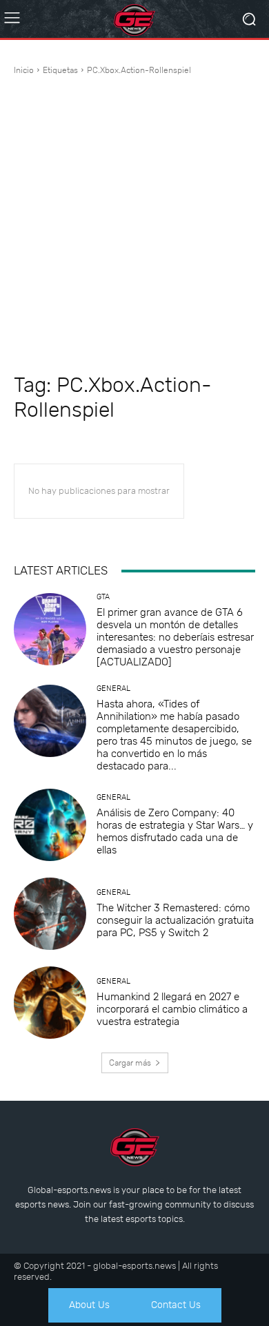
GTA (103, 597)
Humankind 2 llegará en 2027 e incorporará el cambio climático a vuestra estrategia (172, 1009)
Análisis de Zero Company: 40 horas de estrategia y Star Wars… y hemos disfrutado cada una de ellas (175, 831)
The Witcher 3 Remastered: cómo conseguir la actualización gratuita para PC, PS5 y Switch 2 (175, 920)
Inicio (24, 70)
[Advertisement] (134, 224)
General (113, 688)
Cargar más (130, 1063)
